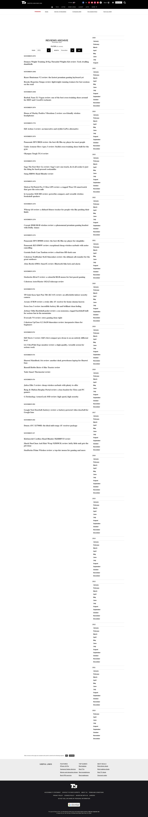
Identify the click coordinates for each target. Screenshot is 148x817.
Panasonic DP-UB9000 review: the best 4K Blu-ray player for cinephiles (54, 240)
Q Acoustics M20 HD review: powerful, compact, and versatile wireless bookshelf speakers (54, 195)
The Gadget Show (92, 11)
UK (66, 755)
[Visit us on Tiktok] (101, 3)
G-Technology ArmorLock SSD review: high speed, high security (51, 396)
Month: (56, 50)
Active (63, 7)
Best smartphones (84, 772)
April (94, 50)
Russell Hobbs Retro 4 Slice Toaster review (42, 367)
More (93, 7)
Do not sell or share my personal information (74, 798)
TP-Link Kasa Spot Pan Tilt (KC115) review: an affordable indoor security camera (55, 296)
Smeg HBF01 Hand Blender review (38, 173)
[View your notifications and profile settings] (113, 2)
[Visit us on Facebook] (83, 3)
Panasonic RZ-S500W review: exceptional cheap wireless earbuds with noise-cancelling (56, 246)
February (96, 44)
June (95, 56)
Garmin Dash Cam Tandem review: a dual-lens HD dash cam (50, 252)
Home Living (72, 7)
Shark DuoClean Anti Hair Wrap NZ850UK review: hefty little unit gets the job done (56, 444)
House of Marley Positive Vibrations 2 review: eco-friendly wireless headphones (52, 114)
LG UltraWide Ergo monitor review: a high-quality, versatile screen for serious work (54, 346)
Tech (57, 7)
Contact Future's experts (71, 792)
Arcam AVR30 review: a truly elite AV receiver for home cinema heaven (54, 301)
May (94, 53)
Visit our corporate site (93, 811)
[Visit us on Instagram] (95, 3)
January (96, 41)
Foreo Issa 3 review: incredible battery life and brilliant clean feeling (52, 306)
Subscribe (118, 2)
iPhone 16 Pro (64, 766)
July (94, 59)
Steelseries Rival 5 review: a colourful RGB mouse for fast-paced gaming (54, 276)
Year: (33, 50)
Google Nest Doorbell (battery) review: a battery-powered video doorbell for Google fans (56, 411)
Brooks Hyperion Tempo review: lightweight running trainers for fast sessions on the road (57, 83)
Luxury (81, 7)
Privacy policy (58, 795)
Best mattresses (83, 775)
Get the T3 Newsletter (60, 11)
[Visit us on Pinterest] (89, 3)
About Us (84, 792)
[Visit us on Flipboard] (98, 3)
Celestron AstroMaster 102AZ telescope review (44, 281)
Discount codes (102, 775)
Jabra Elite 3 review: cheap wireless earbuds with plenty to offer (51, 385)
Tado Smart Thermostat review (37, 371)
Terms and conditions (96, 792)
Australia (71, 755)
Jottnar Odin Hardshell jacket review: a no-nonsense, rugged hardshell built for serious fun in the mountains (56, 312)
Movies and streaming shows (69, 772)
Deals (46, 11)
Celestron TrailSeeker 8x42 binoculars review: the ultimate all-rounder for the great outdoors (57, 258)
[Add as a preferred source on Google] (74, 805)
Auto (87, 7)
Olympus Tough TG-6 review (36, 153)
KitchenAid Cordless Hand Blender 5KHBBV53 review (47, 438)
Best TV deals (101, 772)
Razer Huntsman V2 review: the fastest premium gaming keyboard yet (54, 77)
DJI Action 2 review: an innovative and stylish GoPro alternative (51, 128)
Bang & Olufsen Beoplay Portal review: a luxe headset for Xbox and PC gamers (54, 390)
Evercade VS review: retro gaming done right (43, 317)
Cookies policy (69, 795)
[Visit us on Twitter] (86, 3)
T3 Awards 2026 (76, 11)
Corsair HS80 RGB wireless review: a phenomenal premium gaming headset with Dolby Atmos (56, 226)
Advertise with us (82, 795)
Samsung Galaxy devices (68, 769)
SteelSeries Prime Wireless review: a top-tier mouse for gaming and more (54, 450)
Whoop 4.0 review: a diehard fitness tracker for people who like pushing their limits (56, 210)
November (96, 102)
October (95, 99)
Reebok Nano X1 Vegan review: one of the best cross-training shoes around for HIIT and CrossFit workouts (56, 98)
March (95, 47)
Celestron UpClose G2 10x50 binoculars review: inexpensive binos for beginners (53, 323)
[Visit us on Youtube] (92, 3)
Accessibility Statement (52, 792)
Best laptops (82, 766)
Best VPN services (66, 775)
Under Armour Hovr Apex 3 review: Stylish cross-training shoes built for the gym (56, 147)
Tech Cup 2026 (107, 11)
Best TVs (81, 769)
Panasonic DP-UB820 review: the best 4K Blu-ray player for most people (54, 142)
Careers (92, 795)
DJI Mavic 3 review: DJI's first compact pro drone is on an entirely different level (56, 339)
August (95, 63)
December (96, 106)
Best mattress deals (103, 769)
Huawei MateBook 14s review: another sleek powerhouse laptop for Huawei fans (56, 361)
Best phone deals (102, 766)
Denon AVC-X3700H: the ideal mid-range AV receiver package (50, 425)
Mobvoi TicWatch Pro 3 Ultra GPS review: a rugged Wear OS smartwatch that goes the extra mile (55, 188)
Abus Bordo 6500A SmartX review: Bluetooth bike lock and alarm (52, 263)
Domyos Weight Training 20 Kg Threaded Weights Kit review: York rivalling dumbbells (56, 62)
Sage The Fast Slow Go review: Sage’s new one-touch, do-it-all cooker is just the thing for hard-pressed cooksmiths (56, 168)
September (96, 96)
